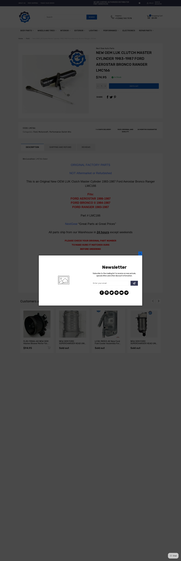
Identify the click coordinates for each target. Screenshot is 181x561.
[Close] (140, 253)
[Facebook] (102, 293)
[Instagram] (107, 293)
